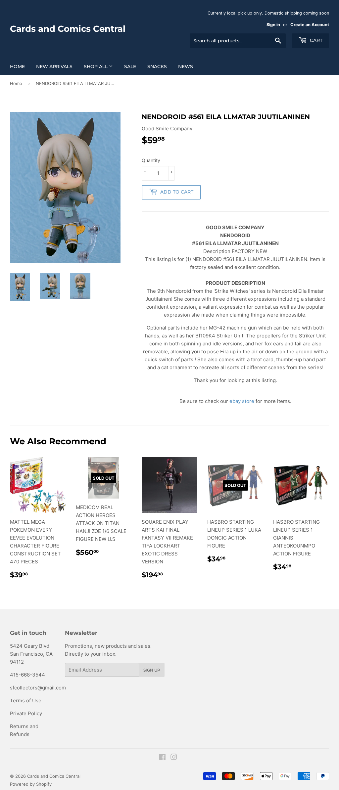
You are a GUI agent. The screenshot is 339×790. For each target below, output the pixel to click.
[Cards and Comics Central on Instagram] (173, 758)
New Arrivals (54, 66)
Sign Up (151, 670)
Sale (130, 66)
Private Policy (26, 713)
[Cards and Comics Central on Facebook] (162, 758)
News (185, 66)
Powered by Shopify (31, 784)
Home (17, 66)
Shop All (96, 66)
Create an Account (309, 24)
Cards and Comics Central (67, 28)
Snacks (157, 66)
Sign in (273, 24)
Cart (315, 40)
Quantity (151, 160)
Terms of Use (25, 700)
